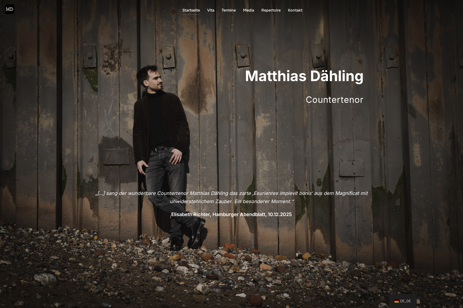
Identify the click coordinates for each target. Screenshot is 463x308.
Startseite (191, 10)
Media (248, 10)
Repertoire (271, 10)
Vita (210, 10)
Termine (229, 10)
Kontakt (295, 10)
